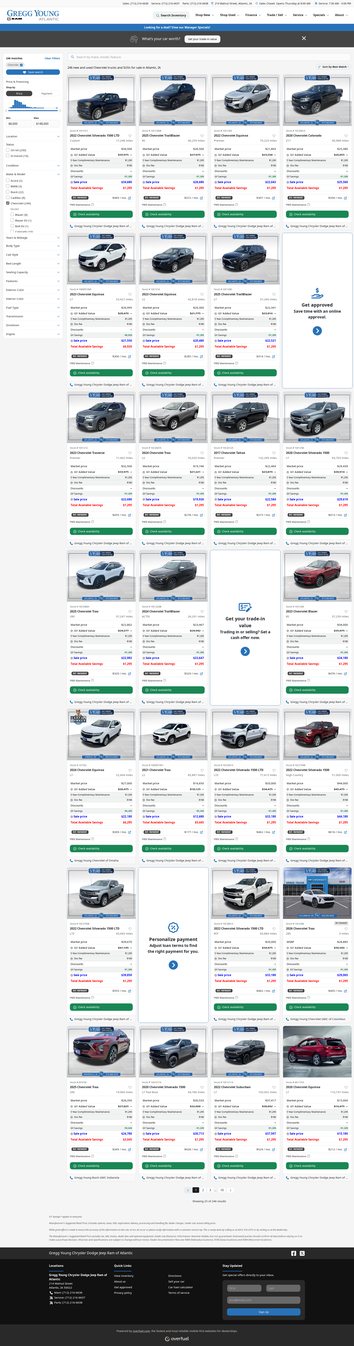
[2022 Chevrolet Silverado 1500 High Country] (317, 734)
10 (222, 1190)
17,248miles (124, 140)
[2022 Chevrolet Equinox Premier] (245, 100)
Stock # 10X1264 (223, 130)
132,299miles (267, 458)
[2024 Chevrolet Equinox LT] (101, 734)
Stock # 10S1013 (79, 130)
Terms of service (179, 1293)
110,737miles (339, 1092)
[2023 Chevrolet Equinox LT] (101, 258)
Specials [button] (319, 15)
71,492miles (124, 458)
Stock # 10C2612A (223, 447)
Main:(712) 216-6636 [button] (68, 1292)
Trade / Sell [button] (275, 15)
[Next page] (230, 1190)
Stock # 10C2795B (79, 923)
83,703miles (340, 458)
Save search (35, 72)
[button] (232, 3)
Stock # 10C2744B (295, 765)
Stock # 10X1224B (151, 606)
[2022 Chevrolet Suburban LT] (245, 1051)
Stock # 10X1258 (295, 447)
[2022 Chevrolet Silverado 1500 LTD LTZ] (245, 734)
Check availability (88, 214)
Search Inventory (173, 15)
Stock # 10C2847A (151, 447)
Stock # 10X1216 (151, 289)
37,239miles (340, 616)
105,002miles (267, 1092)
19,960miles (124, 1092)
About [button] (339, 15)
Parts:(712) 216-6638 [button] (68, 1302)
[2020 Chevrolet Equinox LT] (317, 1051)
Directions (174, 1276)
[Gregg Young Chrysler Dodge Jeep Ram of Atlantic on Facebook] (292, 1252)
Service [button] (298, 15)
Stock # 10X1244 (295, 606)
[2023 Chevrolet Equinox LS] (173, 258)
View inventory (123, 1276)
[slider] (6, 110)
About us (120, 1281)
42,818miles (196, 299)
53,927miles (124, 299)
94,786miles (196, 1092)
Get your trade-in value (202, 39)
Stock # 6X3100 (78, 1082)
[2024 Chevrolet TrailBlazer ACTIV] (173, 576)
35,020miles (196, 458)
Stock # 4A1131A (295, 1082)
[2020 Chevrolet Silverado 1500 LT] (317, 417)
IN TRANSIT (341, 923)
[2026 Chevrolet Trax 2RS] (317, 893)
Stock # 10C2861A (223, 923)
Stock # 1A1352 (78, 765)
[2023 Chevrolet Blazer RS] (317, 576)
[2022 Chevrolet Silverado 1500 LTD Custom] (101, 100)
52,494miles (124, 775)
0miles (344, 933)
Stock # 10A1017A (151, 1082)
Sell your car (176, 1281)
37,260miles (268, 299)
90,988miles (340, 140)
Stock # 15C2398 (295, 923)
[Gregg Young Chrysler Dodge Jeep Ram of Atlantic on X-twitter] (300, 1252)
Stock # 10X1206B (151, 130)
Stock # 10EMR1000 (80, 289)
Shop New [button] (202, 15)
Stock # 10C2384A (79, 606)
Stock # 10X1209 (223, 289)
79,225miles (268, 140)
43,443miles (124, 933)
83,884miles (268, 933)
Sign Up (264, 1312)
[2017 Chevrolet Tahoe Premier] (245, 417)
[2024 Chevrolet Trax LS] (173, 417)
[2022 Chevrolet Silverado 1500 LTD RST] (245, 893)
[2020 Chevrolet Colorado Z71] (317, 100)
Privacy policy (123, 1293)
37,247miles (124, 616)
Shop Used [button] (227, 15)
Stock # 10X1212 (79, 447)
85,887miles (196, 775)
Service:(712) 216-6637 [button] (69, 1297)
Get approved (123, 1287)
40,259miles (196, 140)
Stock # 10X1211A (223, 1082)
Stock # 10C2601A (223, 765)
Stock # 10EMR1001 (152, 765)
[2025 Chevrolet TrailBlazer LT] (245, 258)
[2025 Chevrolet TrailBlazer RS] (173, 100)
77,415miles (268, 775)
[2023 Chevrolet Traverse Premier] (101, 417)
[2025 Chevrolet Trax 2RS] (101, 576)
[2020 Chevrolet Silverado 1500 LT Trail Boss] (173, 1051)
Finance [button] (251, 15)
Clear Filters (52, 58)
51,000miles (340, 775)
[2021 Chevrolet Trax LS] (173, 734)
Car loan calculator (180, 1287)
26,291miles (196, 616)
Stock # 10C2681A (295, 130)
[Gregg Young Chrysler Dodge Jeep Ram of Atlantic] (33, 15)
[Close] (303, 38)
